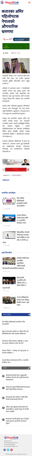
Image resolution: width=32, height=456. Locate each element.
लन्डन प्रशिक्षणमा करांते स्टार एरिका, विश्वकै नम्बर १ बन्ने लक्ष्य (23, 301)
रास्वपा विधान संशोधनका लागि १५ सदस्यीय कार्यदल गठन (22, 219)
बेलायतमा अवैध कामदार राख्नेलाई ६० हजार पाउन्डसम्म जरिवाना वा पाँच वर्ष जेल (15, 342)
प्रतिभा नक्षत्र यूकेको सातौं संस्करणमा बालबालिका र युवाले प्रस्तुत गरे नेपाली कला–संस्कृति (17, 409)
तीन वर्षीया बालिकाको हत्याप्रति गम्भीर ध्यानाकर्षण (22, 202)
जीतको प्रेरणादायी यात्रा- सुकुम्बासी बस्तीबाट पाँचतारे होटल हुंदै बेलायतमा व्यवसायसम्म (17, 377)
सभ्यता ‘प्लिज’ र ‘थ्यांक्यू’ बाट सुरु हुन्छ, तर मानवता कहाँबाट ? (15, 351)
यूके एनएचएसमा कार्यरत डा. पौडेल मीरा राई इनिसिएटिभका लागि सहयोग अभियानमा (15, 332)
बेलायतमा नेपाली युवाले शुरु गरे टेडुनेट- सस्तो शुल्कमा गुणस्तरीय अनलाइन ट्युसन (17, 421)
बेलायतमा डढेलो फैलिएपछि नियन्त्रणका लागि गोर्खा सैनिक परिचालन (18, 388)
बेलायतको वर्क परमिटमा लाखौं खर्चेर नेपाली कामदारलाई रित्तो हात (17, 398)
